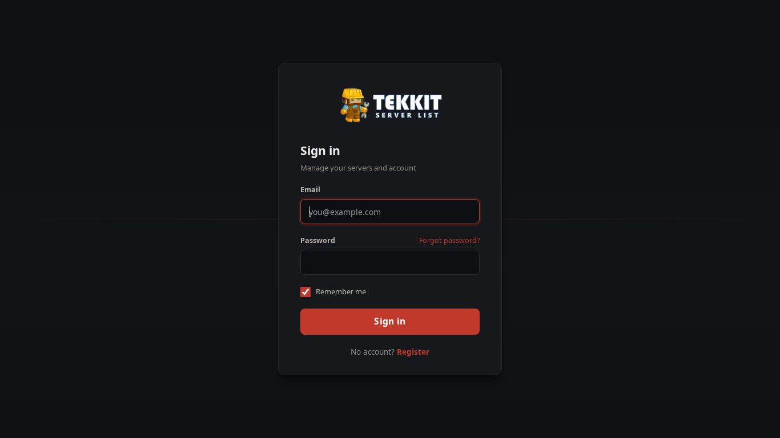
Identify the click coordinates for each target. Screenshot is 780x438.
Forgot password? (449, 240)
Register (413, 352)
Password (317, 240)
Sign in (389, 321)
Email (310, 189)
